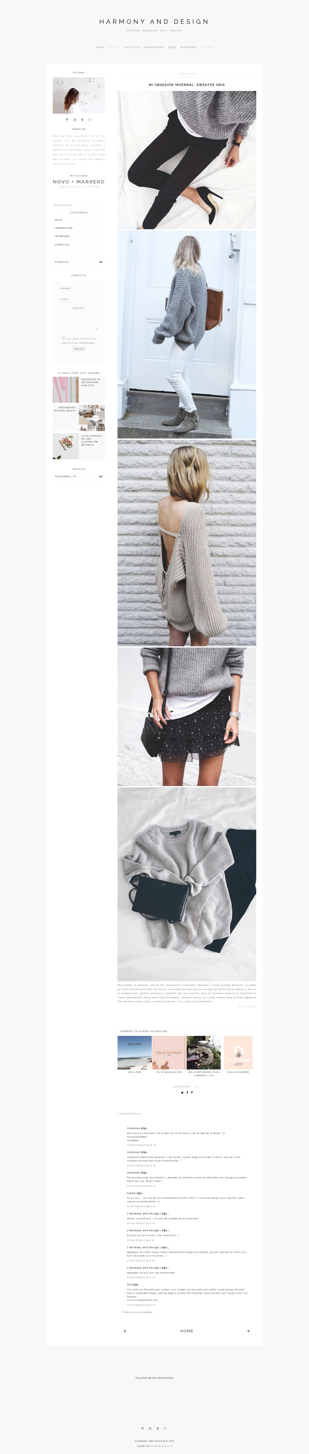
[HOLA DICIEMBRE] (238, 1052)
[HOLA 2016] (135, 1052)
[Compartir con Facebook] (188, 1093)
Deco (172, 47)
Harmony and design (154, 21)
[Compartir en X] (183, 1093)
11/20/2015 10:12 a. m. (141, 1165)
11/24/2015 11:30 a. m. (141, 1223)
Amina (131, 1193)
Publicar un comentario (137, 1312)
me (197, 1086)
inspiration (64, 228)
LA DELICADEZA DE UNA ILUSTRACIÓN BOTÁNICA (91, 440)
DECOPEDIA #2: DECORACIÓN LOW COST (91, 382)
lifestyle (62, 245)
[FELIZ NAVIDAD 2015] (169, 1052)
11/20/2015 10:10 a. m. (142, 1144)
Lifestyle (132, 47)
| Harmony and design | (144, 1213)
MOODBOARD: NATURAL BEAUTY (65, 409)
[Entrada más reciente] (125, 1331)
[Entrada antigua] (248, 1331)
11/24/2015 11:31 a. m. (141, 1240)
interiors (62, 236)
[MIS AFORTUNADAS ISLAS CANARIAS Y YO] (204, 1052)
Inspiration (154, 47)
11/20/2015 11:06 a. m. (141, 1185)
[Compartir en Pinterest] (193, 1093)
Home (100, 47)
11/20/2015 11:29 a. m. (141, 1206)
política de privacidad (78, 343)
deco (58, 220)
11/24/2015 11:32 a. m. (141, 1260)
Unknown (134, 1128)
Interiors (188, 47)
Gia (130, 1284)
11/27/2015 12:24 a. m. (141, 1304)
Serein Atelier (161, 1446)
